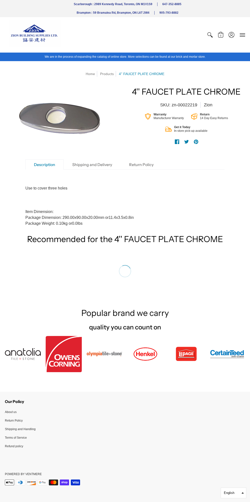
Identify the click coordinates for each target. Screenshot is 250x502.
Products (107, 74)
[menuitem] (210, 35)
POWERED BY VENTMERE (23, 474)
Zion (208, 104)
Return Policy (14, 420)
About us (11, 412)
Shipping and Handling (20, 429)
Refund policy (14, 446)
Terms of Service (16, 437)
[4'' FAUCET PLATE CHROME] (64, 117)
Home (90, 74)
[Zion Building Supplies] (35, 35)
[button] (210, 35)
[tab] (44, 164)
